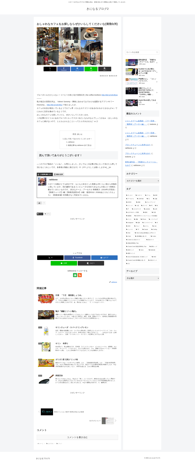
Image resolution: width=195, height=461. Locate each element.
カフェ (48, 214)
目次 (74, 134)
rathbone (71, 142)
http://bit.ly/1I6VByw (110, 95)
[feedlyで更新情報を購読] (75, 275)
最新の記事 (59, 174)
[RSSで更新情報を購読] (80, 275)
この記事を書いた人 (45, 174)
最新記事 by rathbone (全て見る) (79, 145)
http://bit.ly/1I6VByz (54, 105)
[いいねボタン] (39, 203)
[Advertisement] (77, 83)
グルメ (41, 214)
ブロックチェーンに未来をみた (138, 145)
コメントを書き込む (77, 437)
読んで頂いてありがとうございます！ (78, 139)
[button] (104, 69)
